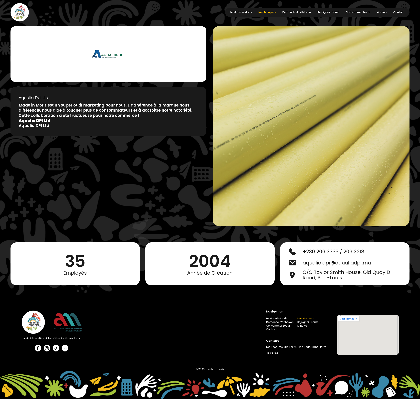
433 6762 (272, 353)
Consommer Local (358, 12)
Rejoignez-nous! (328, 12)
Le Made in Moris (241, 12)
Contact (399, 12)
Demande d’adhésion (296, 12)
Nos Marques (267, 12)
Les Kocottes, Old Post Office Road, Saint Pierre (296, 347)
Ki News (382, 12)
